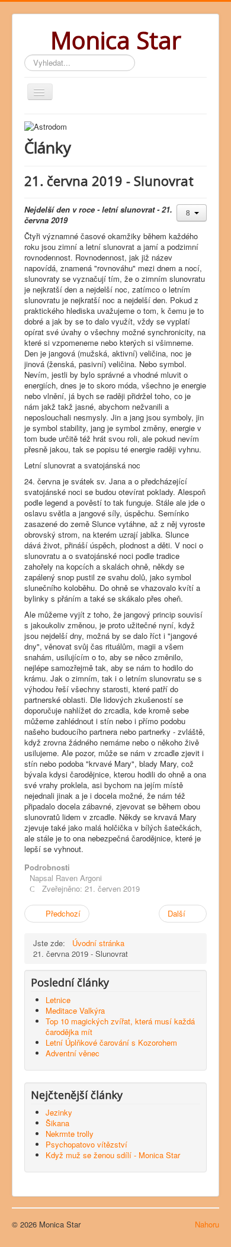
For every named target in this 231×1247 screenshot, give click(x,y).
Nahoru (207, 1224)
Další (178, 913)
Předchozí (62, 913)
